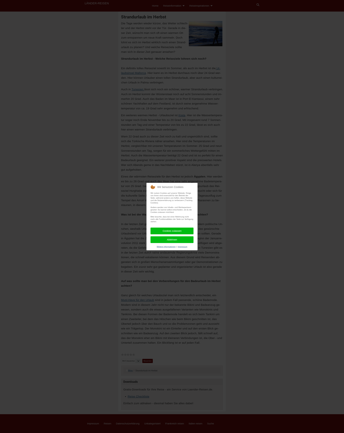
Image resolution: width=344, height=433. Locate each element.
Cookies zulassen (172, 231)
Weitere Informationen (166, 247)
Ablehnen (172, 239)
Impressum (182, 247)
